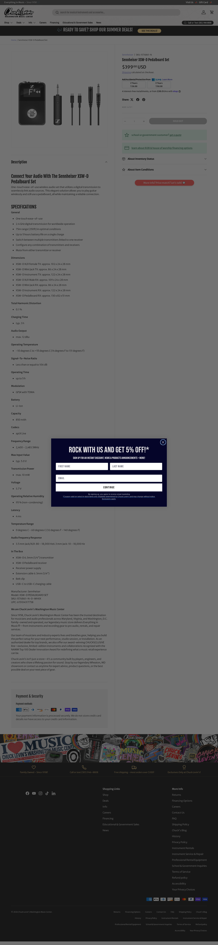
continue (109, 487)
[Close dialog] (163, 442)
